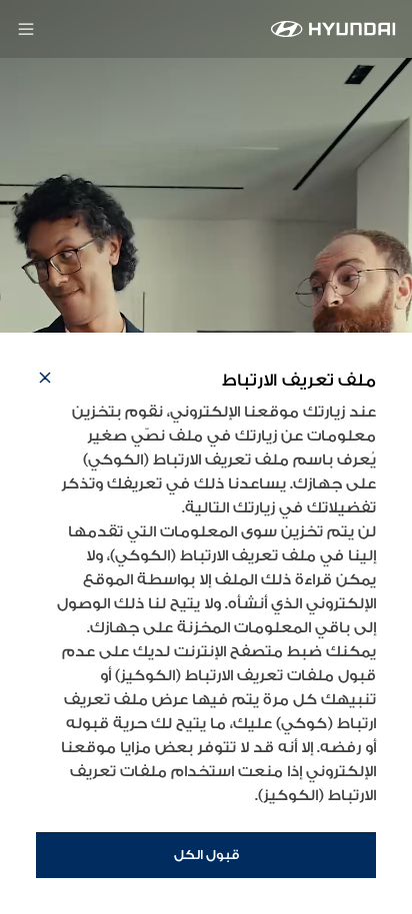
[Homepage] (333, 29)
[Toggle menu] (26, 29)
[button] (45, 381)
